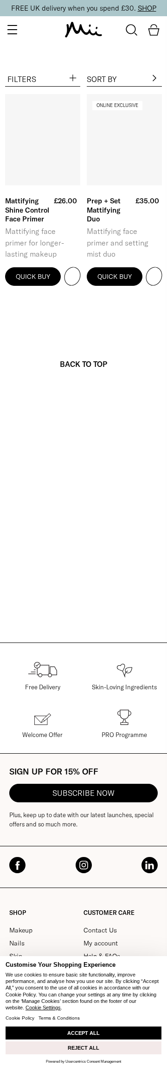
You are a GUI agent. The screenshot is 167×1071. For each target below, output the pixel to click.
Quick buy (33, 276)
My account (101, 943)
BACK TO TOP (83, 364)
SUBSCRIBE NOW (83, 793)
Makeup (20, 930)
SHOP (147, 8)
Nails (17, 943)
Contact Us (100, 930)
